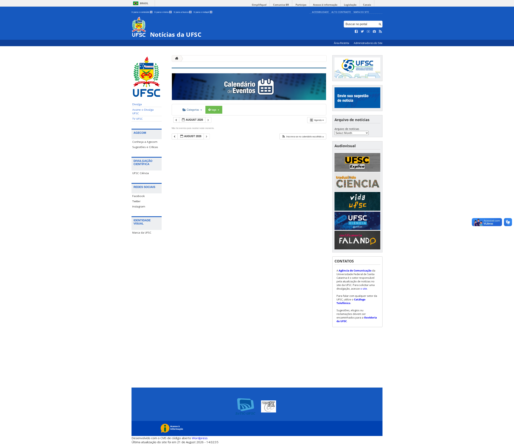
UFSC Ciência (140, 173)
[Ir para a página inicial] (175, 58)
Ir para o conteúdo (142, 12)
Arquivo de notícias (347, 129)
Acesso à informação (325, 4)
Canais (367, 4)
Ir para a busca (182, 12)
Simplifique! (259, 4)
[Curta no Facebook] (356, 31)
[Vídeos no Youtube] (368, 31)
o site (363, 288)
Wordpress (200, 438)
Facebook (138, 196)
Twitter (136, 201)
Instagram (138, 206)
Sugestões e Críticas (145, 147)
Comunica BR (281, 4)
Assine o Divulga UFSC (143, 111)
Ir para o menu (162, 12)
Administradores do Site (368, 43)
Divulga (137, 104)
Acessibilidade (320, 11)
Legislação (350, 4)
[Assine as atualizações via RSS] (380, 31)
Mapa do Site (361, 11)
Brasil (144, 3)
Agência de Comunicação (355, 270)
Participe (301, 4)
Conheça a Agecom (144, 142)
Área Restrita (342, 43)
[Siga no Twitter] (362, 31)
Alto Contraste (341, 11)
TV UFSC (137, 118)
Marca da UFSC (141, 232)
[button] (303, 136)
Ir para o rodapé (203, 12)
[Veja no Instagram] (374, 31)
